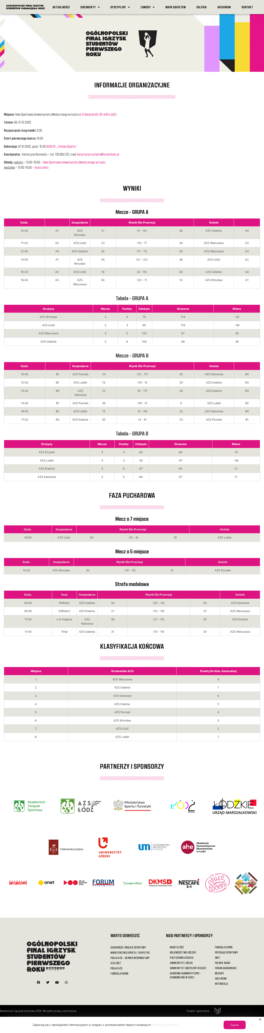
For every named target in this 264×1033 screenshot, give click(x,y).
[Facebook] (38, 982)
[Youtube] (57, 982)
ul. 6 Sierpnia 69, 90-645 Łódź (97, 114)
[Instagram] (66, 982)
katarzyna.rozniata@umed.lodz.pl (98, 154)
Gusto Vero (42, 167)
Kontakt (247, 7)
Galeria (201, 7)
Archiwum (224, 7)
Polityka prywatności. (165, 1024)
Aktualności (61, 7)
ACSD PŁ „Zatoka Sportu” (61, 146)
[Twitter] (48, 982)
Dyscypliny (118, 7)
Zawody (146, 7)
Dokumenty (88, 7)
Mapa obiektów (175, 7)
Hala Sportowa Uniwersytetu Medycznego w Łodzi (74, 162)
